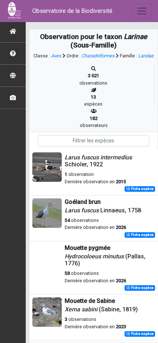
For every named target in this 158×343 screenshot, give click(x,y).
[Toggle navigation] (142, 11)
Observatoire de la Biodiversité (72, 10)
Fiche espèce (142, 189)
